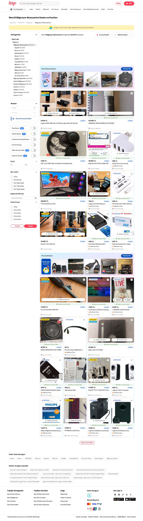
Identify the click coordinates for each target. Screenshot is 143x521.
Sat (130, 3)
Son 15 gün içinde (19, 189)
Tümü (15, 177)
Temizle (17, 226)
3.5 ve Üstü (17, 213)
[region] (87, 79)
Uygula (30, 226)
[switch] (33, 128)
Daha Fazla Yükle (87, 443)
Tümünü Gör (127, 69)
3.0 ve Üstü (17, 210)
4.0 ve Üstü (17, 216)
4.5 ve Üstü (17, 219)
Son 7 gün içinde (19, 186)
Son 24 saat (17, 180)
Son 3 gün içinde (19, 183)
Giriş (118, 3)
